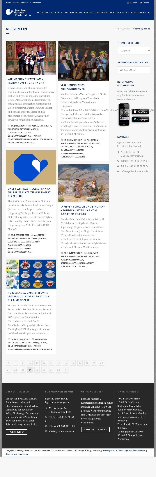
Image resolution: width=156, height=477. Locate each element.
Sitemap (24, 2)
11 (37, 362)
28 (58, 369)
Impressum (23, 454)
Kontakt (16, 2)
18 (87, 362)
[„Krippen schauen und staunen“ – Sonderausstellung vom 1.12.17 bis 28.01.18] (83, 183)
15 (65, 362)
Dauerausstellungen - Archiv (76, 146)
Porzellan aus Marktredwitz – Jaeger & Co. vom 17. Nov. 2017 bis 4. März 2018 (29, 296)
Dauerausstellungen (19, 132)
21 (8, 369)
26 (44, 369)
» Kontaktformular (95, 429)
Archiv (34, 129)
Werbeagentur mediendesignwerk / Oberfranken (124, 450)
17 (80, 362)
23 (22, 369)
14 (58, 362)
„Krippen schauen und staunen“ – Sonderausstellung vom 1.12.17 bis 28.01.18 (83, 210)
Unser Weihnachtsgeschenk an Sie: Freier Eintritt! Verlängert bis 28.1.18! (29, 192)
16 (73, 362)
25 (37, 369)
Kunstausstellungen (72, 153)
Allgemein (13, 129)
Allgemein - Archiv (41, 125)
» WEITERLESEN (16, 432)
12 (44, 362)
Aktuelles (126, 28)
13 (51, 362)
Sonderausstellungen (20, 139)
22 (15, 369)
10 (30, 362)
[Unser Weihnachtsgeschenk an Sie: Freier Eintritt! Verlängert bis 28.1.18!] (31, 167)
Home (8, 2)
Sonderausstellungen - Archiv (24, 135)
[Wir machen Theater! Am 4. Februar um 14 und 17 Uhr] (31, 58)
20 (101, 362)
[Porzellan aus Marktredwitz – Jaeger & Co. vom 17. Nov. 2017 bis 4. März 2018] (31, 274)
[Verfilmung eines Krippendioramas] (83, 61)
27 (51, 369)
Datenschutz (35, 2)
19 (94, 362)
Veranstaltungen (25, 142)
